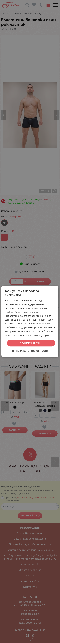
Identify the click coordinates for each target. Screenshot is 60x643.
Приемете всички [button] (31, 343)
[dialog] (30, 321)
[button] (30, 351)
